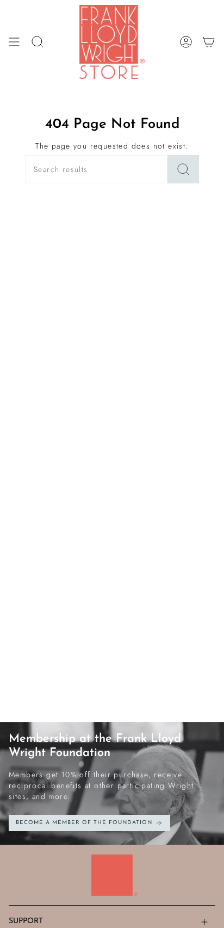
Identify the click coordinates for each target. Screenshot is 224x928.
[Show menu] (14, 42)
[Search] (183, 169)
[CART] (208, 42)
